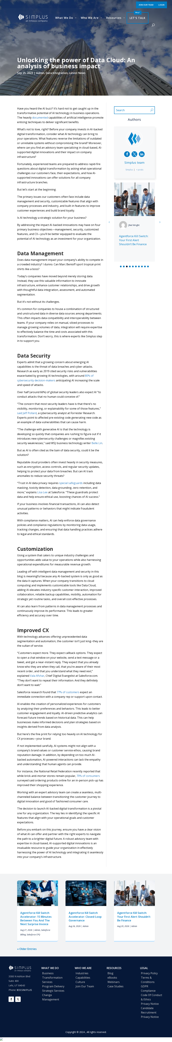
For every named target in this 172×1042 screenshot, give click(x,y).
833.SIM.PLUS (24, 990)
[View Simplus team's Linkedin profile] (142, 154)
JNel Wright (133, 225)
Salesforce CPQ (33, 934)
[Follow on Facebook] (11, 999)
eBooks (112, 977)
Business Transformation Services (52, 977)
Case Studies (115, 986)
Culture (80, 982)
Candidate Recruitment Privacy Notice (150, 1012)
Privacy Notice (150, 1004)
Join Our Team (85, 986)
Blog (110, 973)
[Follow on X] (18, 999)
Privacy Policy (149, 973)
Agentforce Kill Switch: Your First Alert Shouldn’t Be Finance (133, 916)
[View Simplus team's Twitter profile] (134, 154)
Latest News (77, 73)
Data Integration (57, 73)
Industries (82, 973)
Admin (40, 73)
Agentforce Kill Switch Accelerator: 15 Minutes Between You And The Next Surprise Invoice (36, 918)
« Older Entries (27, 949)
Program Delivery (53, 986)
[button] (160, 222)
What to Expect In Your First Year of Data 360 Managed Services (134, 240)
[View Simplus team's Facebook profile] (127, 154)
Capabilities (83, 977)
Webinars (114, 982)
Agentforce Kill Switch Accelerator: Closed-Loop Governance (85, 916)
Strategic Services (53, 991)
